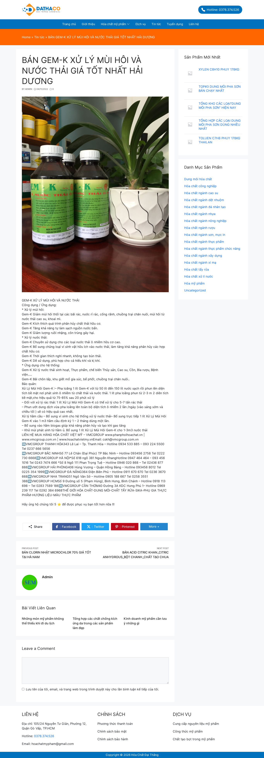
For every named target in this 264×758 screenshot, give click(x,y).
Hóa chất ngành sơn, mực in (204, 235)
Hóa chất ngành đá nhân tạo (205, 207)
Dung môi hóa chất (198, 179)
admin (47, 577)
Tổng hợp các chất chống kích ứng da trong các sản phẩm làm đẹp (95, 623)
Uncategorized (195, 290)
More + (156, 527)
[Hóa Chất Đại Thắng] (41, 9)
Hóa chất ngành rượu (199, 228)
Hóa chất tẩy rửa (196, 269)
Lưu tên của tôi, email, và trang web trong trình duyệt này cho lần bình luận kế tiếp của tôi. (92, 689)
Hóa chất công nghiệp (200, 186)
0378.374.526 (44, 736)
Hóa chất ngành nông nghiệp (205, 221)
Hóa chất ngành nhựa (199, 214)
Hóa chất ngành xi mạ (200, 262)
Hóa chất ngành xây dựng (203, 255)
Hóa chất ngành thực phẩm (204, 242)
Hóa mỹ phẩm (194, 283)
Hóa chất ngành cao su (201, 193)
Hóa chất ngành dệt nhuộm (204, 200)
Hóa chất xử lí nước (198, 276)
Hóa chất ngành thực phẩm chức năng (212, 248)
